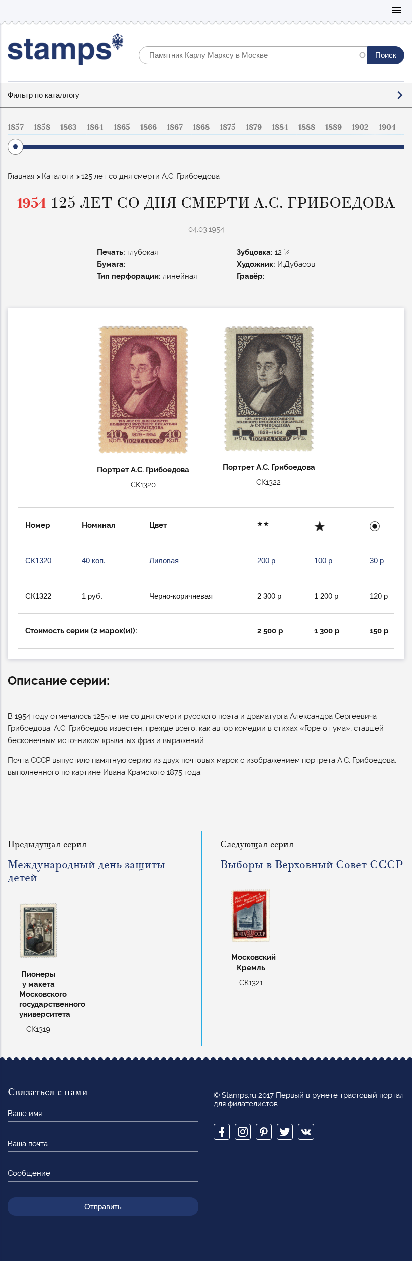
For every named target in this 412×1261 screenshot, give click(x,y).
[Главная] (66, 51)
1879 (254, 127)
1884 (280, 127)
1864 (95, 127)
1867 (175, 127)
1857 (16, 127)
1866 (148, 127)
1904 (387, 127)
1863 (68, 127)
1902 (360, 127)
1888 (306, 127)
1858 (42, 127)
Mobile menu (396, 11)
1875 (228, 127)
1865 (122, 127)
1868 (201, 127)
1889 (333, 127)
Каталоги (58, 176)
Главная (21, 176)
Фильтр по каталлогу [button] (43, 95)
